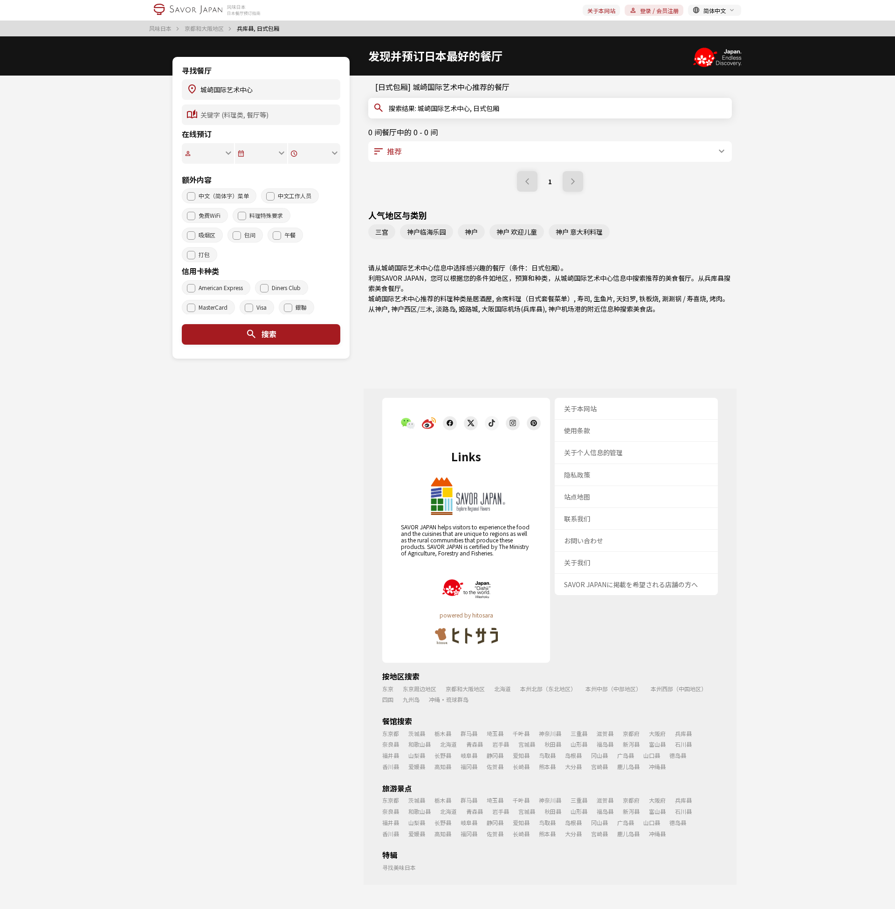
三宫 (381, 231)
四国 (387, 699)
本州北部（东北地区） (548, 689)
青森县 (474, 744)
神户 (471, 231)
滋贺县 (605, 733)
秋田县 (552, 744)
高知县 (442, 766)
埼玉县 (495, 733)
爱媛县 (416, 766)
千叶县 (521, 733)
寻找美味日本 (399, 867)
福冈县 (469, 766)
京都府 (631, 733)
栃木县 (442, 733)
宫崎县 (599, 766)
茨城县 (416, 733)
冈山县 (599, 755)
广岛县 (625, 755)
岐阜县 (469, 755)
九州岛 (411, 699)
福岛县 (605, 744)
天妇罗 (626, 298)
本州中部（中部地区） (613, 689)
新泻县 (631, 744)
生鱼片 (603, 298)
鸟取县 (547, 755)
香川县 (390, 766)
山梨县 (416, 755)
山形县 (579, 744)
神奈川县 (550, 733)
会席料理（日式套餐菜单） (535, 298)
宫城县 (526, 744)
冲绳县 (657, 766)
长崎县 (521, 766)
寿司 (583, 298)
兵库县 (714, 278)
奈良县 (390, 744)
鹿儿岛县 (628, 766)
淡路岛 (445, 308)
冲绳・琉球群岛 (448, 699)
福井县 (390, 755)
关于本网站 (601, 10)
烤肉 (716, 298)
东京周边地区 (419, 689)
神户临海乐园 (426, 231)
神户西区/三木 (412, 308)
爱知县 (521, 755)
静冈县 (495, 755)
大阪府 (657, 733)
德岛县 (677, 755)
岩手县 (500, 744)
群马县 (469, 733)
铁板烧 (649, 298)
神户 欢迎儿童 (516, 231)
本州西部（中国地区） (679, 689)
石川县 (683, 744)
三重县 (579, 733)
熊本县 (547, 766)
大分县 (573, 766)
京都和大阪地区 (205, 28)
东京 (387, 689)
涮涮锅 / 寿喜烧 (684, 298)
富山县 (657, 744)
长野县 (442, 755)
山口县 (651, 755)
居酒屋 (482, 298)
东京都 (390, 733)
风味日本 (161, 28)
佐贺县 (495, 766)
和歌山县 (419, 744)
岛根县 (573, 755)
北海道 (502, 689)
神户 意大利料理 (579, 231)
